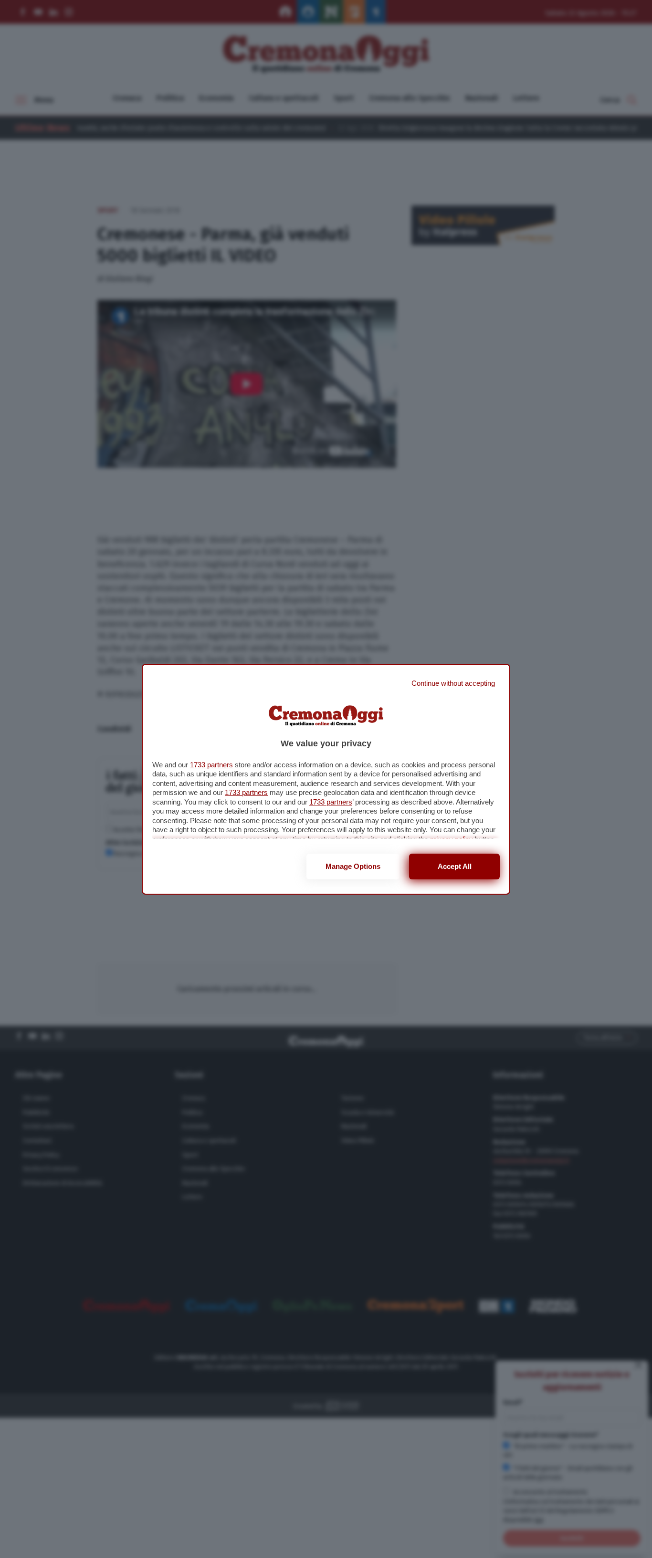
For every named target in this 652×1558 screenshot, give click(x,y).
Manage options (353, 866)
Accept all (455, 866)
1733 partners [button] (211, 765)
